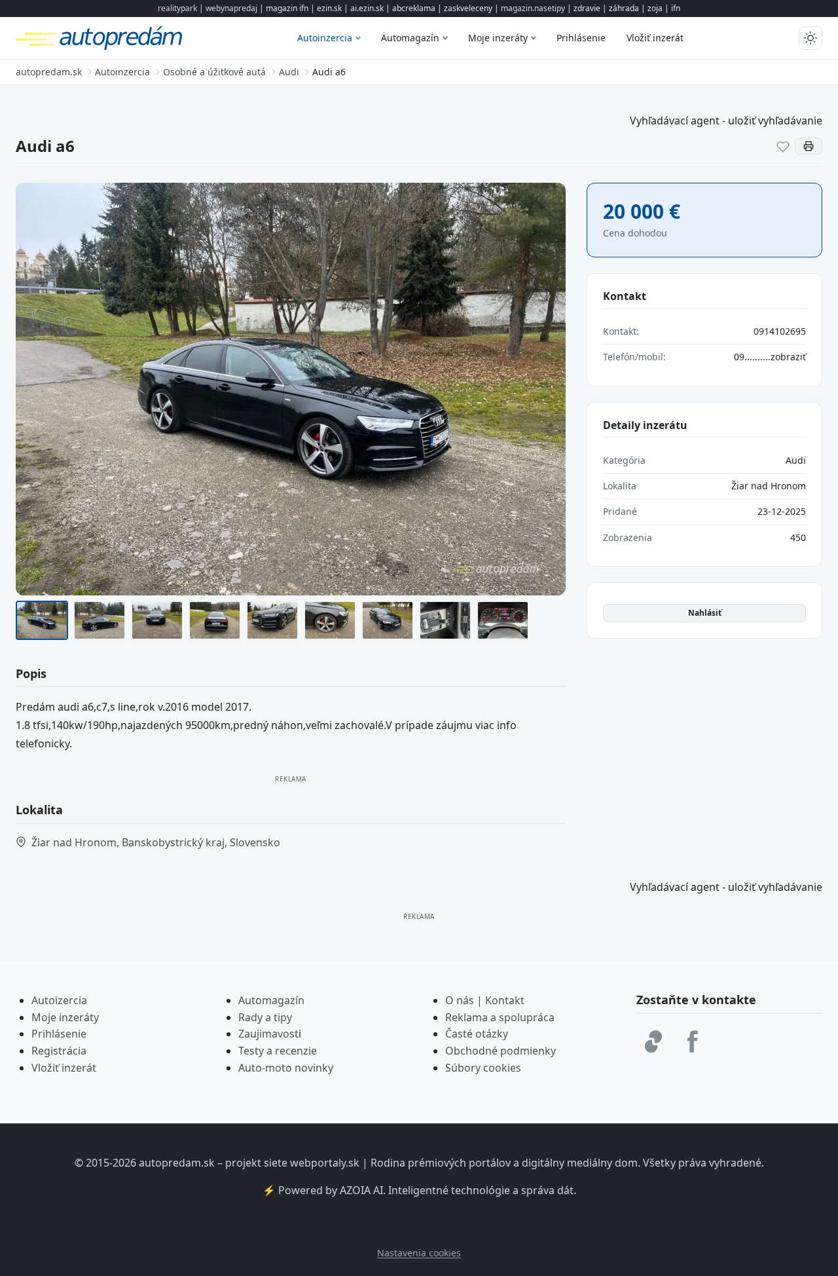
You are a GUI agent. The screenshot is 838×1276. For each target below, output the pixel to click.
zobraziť (788, 356)
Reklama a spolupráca (500, 1017)
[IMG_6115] (445, 620)
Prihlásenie (581, 37)
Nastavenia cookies (419, 1253)
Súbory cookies (483, 1067)
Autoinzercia (324, 37)
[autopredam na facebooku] (693, 1041)
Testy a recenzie (277, 1050)
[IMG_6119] (99, 620)
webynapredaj (231, 8)
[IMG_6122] (330, 620)
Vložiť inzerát (655, 37)
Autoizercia (59, 1000)
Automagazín (410, 37)
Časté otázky (476, 1033)
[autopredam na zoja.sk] (653, 1041)
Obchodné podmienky (500, 1050)
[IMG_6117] (157, 620)
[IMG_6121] (272, 620)
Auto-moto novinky (285, 1067)
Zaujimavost (268, 1033)
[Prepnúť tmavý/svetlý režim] (810, 38)
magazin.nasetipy (533, 8)
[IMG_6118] (42, 620)
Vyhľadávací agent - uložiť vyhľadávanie (726, 120)
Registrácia (58, 1050)
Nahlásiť (704, 612)
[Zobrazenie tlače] (808, 146)
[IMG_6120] (215, 620)
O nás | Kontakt (484, 1000)
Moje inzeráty (498, 37)
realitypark (177, 8)
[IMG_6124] (387, 620)
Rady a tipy (265, 1017)
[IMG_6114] (503, 620)
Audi (796, 460)
